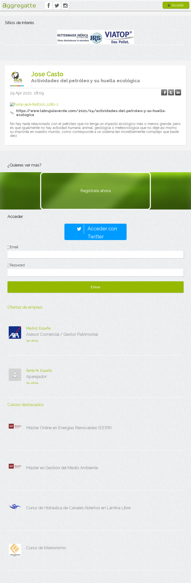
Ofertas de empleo (25, 307)
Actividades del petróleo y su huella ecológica (85, 80)
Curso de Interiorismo (46, 547)
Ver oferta (32, 340)
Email (12, 247)
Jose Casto (47, 74)
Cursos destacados (25, 404)
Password (16, 265)
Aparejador (36, 376)
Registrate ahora (95, 190)
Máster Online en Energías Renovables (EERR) (69, 427)
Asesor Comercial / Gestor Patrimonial (62, 334)
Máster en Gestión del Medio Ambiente (62, 467)
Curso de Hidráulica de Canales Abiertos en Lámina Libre (78, 507)
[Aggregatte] (19, 5)
